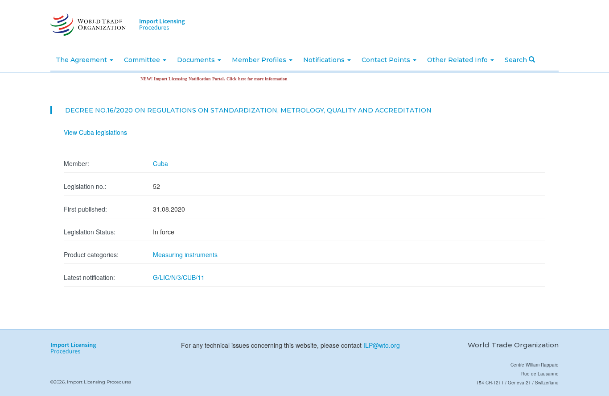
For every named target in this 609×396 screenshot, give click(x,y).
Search (517, 60)
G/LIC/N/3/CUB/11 (179, 277)
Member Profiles (260, 60)
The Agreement (82, 60)
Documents (197, 60)
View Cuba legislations (95, 132)
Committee (143, 60)
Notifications (324, 60)
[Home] (87, 24)
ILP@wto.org (381, 345)
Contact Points (387, 60)
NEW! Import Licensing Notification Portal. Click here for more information (208, 78)
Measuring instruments (185, 254)
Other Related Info (458, 60)
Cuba (160, 163)
